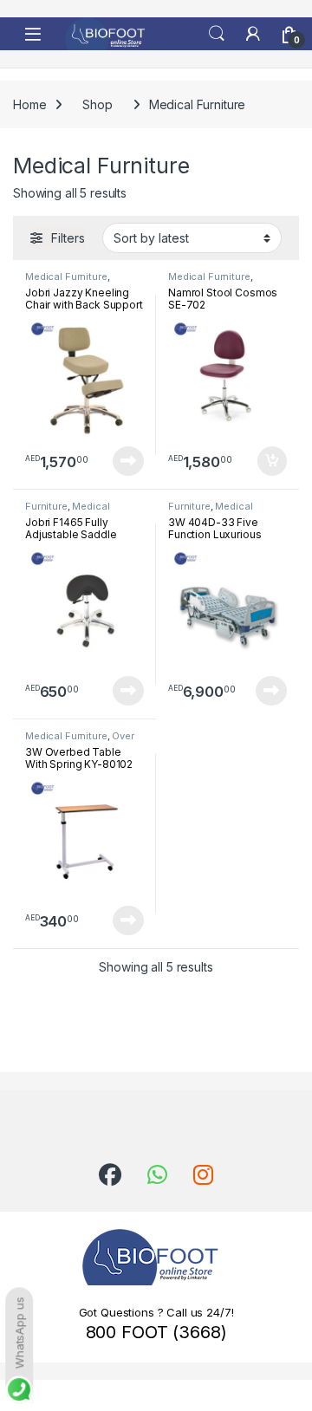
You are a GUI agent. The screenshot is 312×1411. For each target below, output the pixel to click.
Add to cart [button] (272, 461)
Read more (128, 461)
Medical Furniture (66, 276)
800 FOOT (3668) (156, 1332)
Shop (97, 104)
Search (216, 33)
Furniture (46, 506)
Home (29, 104)
